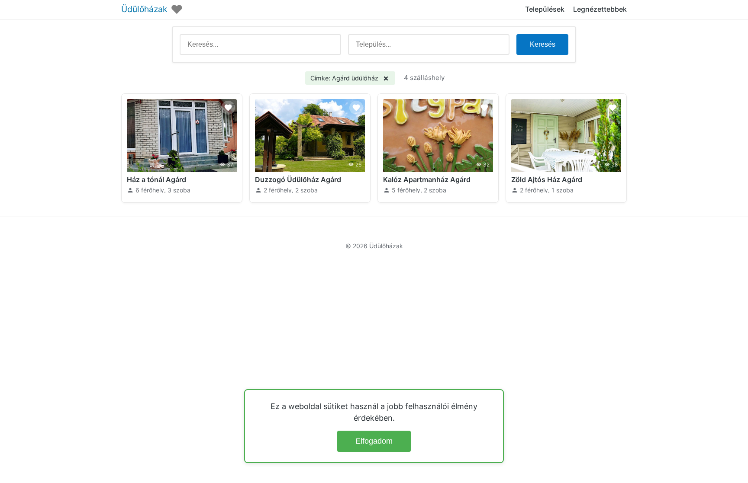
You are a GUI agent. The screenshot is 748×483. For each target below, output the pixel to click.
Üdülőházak (144, 9)
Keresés (542, 44)
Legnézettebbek (600, 9)
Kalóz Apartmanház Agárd (427, 179)
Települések (544, 9)
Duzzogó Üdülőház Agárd (298, 179)
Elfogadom (374, 441)
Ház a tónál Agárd (156, 179)
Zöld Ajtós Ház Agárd (546, 179)
